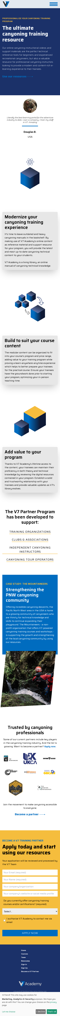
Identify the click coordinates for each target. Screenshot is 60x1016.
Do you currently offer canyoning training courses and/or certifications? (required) (26, 902)
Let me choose (8, 1011)
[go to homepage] (6, 4)
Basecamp (25, 961)
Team (23, 957)
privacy (53, 1002)
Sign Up (24, 968)
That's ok (51, 1011)
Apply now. (50, 746)
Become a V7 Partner (30, 971)
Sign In (24, 964)
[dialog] (30, 1004)
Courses (24, 954)
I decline (40, 1011)
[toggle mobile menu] (54, 4)
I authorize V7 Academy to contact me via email (29, 920)
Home (23, 950)
